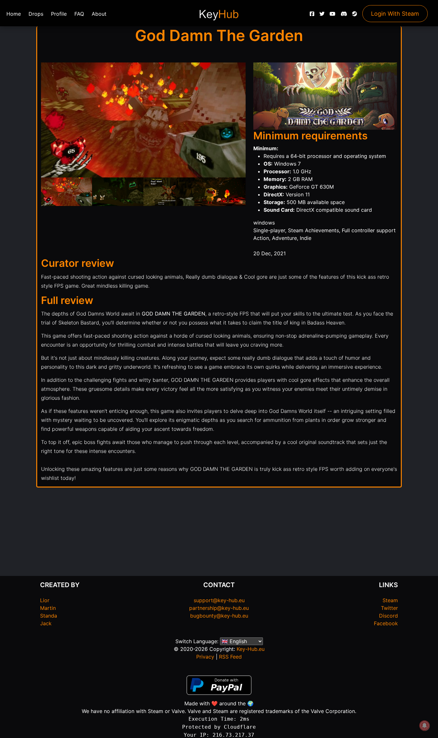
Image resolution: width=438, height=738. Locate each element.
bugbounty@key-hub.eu (219, 615)
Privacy (205, 656)
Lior (44, 600)
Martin (48, 608)
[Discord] (344, 15)
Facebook (386, 623)
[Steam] (354, 15)
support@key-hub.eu (219, 600)
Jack (46, 623)
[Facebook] (312, 15)
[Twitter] (321, 15)
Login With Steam (395, 13)
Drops (36, 14)
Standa (48, 615)
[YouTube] (332, 15)
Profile (59, 14)
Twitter (389, 608)
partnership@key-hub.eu (219, 608)
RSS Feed (230, 656)
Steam (390, 600)
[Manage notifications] (424, 725)
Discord (388, 615)
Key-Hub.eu (251, 649)
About (99, 14)
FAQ (79, 14)
